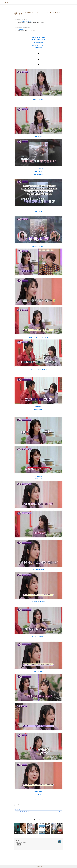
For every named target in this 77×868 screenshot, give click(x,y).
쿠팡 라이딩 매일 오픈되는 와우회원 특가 (24, 21)
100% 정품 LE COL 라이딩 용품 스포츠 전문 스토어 (25, 30)
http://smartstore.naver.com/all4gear (22, 27)
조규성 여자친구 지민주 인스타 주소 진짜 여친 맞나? (22, 811)
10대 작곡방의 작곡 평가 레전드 (19, 812)
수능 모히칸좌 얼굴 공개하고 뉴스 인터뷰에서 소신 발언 (22, 814)
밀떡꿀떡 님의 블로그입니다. (21, 842)
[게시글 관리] (20, 805)
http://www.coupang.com (20, 19)
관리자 (42, 866)
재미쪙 (6, 2)
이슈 (15, 809)
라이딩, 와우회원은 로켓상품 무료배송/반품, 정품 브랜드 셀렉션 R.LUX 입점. (29, 22)
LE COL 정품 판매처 (19, 29)
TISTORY (38, 866)
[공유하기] (18, 805)
